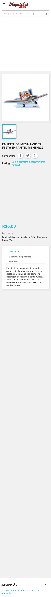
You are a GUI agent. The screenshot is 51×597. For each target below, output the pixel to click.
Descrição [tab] (13, 251)
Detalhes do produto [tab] (20, 256)
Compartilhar (20, 155)
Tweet (28, 155)
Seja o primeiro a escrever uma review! (28, 163)
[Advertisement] (25, 43)
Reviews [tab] (13, 261)
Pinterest (35, 155)
